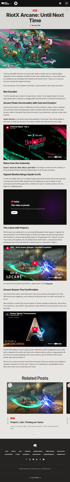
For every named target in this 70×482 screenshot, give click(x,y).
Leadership (27, 451)
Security (13, 451)
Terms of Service (50, 451)
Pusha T (6, 167)
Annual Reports (37, 454)
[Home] (16, 3)
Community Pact (61, 454)
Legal (20, 451)
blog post (49, 283)
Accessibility (26, 454)
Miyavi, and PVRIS (28, 167)
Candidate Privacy (38, 451)
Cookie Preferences (24, 468)
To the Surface (34, 477)
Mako (19, 167)
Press (6, 451)
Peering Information (49, 454)
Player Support (9, 454)
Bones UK (13, 167)
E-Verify (18, 454)
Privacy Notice (61, 451)
